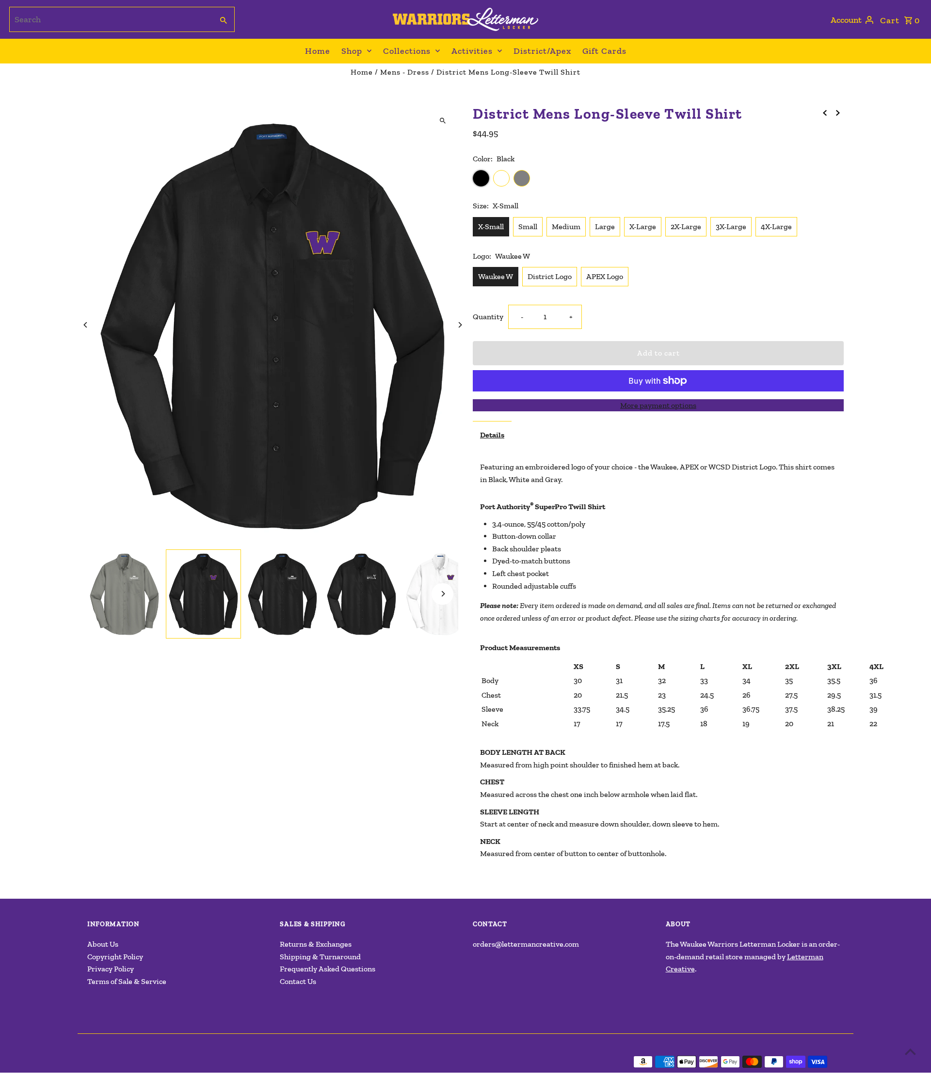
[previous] (825, 112)
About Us (102, 944)
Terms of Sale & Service (126, 981)
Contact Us (298, 981)
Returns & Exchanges (316, 944)
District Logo (550, 276)
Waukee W (495, 276)
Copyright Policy (115, 956)
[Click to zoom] (442, 121)
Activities (472, 51)
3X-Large (731, 226)
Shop (351, 51)
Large (605, 226)
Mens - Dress (404, 72)
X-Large (642, 226)
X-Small (491, 226)
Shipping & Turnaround (320, 956)
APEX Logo (604, 276)
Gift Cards (604, 51)
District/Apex (542, 51)
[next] (838, 112)
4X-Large (776, 226)
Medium (566, 226)
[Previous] (86, 325)
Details (492, 434)
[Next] (459, 325)
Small (527, 226)
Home (317, 51)
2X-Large (686, 226)
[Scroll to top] (910, 1051)
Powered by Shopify (239, 1061)
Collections (407, 51)
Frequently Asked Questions (327, 968)
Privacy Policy (110, 968)
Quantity (488, 316)
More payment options (658, 405)
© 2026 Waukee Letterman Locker (144, 1061)
